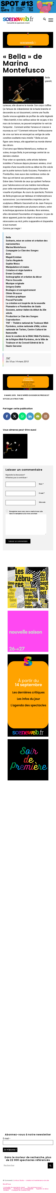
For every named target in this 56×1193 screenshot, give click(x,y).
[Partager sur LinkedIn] (30, 416)
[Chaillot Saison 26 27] (28, 651)
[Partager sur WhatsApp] (22, 416)
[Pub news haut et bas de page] (28, 47)
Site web (42, 502)
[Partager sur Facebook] (7, 416)
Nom (41, 484)
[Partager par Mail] (38, 416)
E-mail (42, 493)
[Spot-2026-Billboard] (28, 12)
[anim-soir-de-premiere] (28, 779)
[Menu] (49, 19)
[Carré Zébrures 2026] (28, 607)
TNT (8, 358)
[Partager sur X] (14, 416)
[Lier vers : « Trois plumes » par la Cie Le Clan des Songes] (15, 446)
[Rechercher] (43, 19)
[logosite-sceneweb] (23, 19)
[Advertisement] (28, 811)
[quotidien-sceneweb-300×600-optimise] (28, 736)
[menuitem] (43, 19)
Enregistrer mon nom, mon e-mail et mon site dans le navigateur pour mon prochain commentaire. (26, 514)
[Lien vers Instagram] (45, 416)
